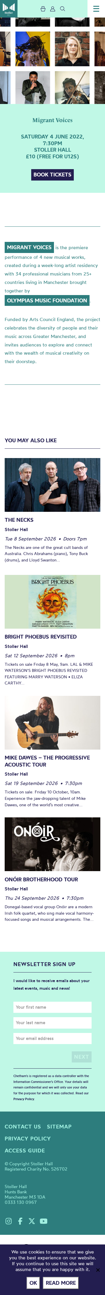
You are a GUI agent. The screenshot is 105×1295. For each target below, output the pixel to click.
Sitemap (59, 1126)
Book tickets (52, 174)
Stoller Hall (9, 9)
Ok (33, 1283)
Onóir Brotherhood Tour (41, 879)
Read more (61, 1283)
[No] (98, 1270)
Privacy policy (28, 1138)
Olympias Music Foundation (47, 300)
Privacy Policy (23, 1099)
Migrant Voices (29, 247)
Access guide (25, 1150)
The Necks (19, 519)
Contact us (23, 1126)
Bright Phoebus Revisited (41, 636)
